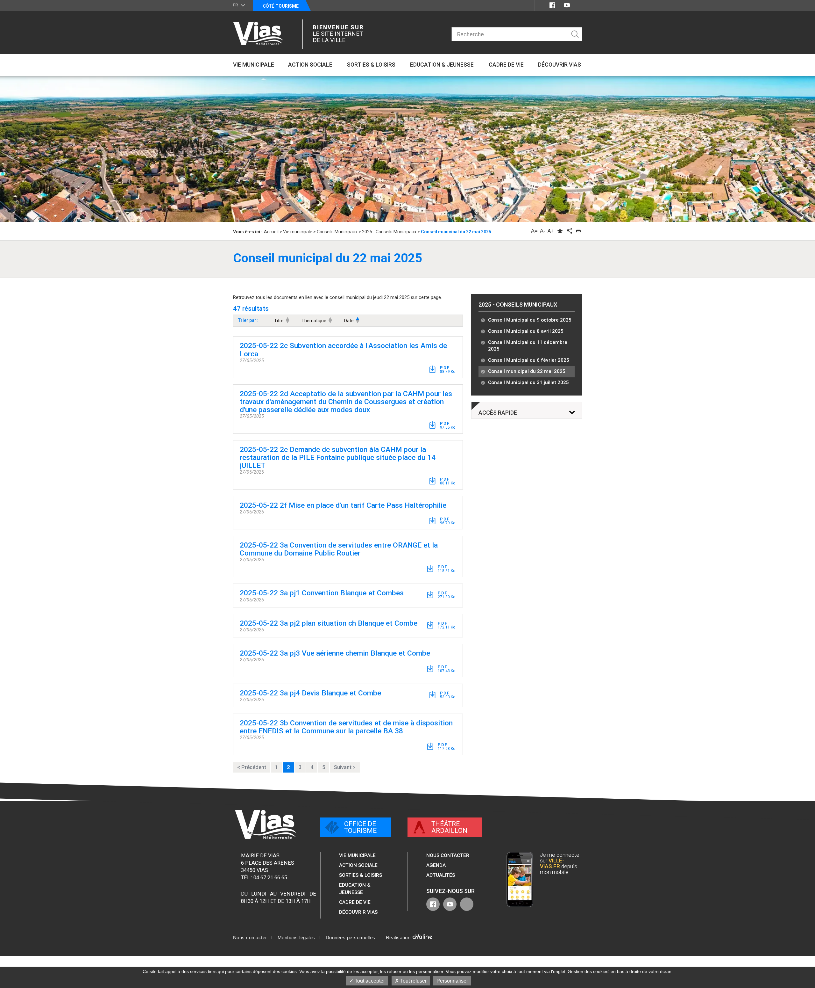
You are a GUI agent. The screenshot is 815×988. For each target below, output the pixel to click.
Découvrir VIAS (358, 912)
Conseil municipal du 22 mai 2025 (526, 371)
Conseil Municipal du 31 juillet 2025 (528, 382)
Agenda (436, 865)
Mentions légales (296, 937)
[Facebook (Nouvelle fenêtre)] (552, 5)
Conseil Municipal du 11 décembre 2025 (527, 345)
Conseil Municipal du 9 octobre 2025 (529, 320)
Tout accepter (369, 981)
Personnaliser (452, 981)
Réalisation (399, 937)
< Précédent (251, 767)
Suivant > (345, 767)
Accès (497, 413)
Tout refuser (413, 981)
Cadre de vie (355, 902)
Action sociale (358, 865)
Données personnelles (350, 937)
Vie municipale (357, 855)
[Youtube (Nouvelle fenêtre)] (567, 5)
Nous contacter (447, 855)
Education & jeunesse (355, 888)
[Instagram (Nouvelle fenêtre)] (578, 5)
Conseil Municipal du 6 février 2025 (528, 360)
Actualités (440, 875)
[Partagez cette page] (569, 231)
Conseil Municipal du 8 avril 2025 (525, 331)
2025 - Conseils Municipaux (517, 304)
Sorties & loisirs (360, 875)
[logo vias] (265, 824)
